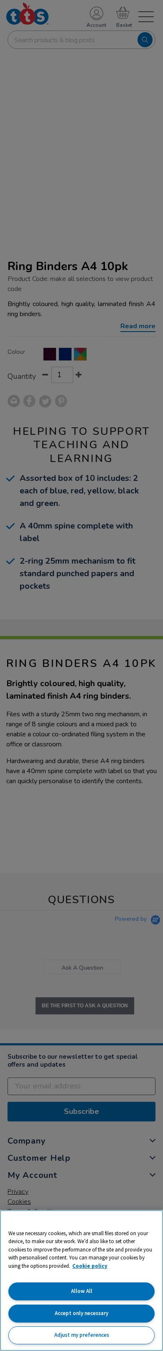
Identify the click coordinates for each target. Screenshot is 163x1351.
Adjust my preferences (81, 1334)
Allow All (81, 1291)
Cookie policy (89, 1265)
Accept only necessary (81, 1313)
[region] (81, 1280)
